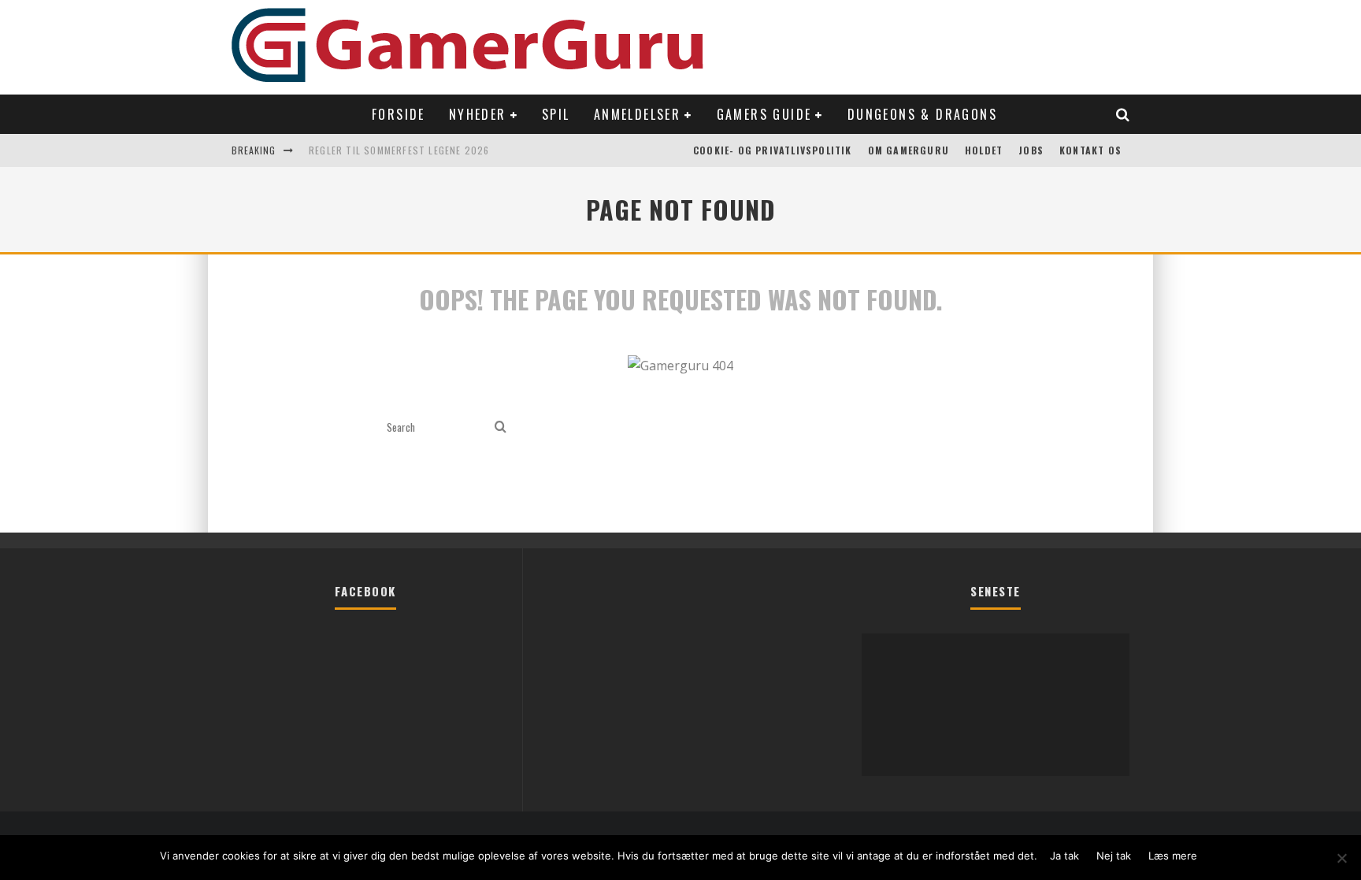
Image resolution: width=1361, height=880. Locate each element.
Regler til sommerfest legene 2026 (399, 150)
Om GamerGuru (908, 150)
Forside (398, 114)
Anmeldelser (637, 114)
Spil (556, 114)
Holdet (984, 150)
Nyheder (477, 114)
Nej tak (1113, 855)
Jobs (1031, 150)
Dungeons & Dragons (922, 114)
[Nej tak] (1341, 858)
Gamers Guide (764, 114)
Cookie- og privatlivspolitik (772, 150)
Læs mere (1172, 855)
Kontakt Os (1090, 150)
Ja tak (1064, 855)
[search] (500, 427)
